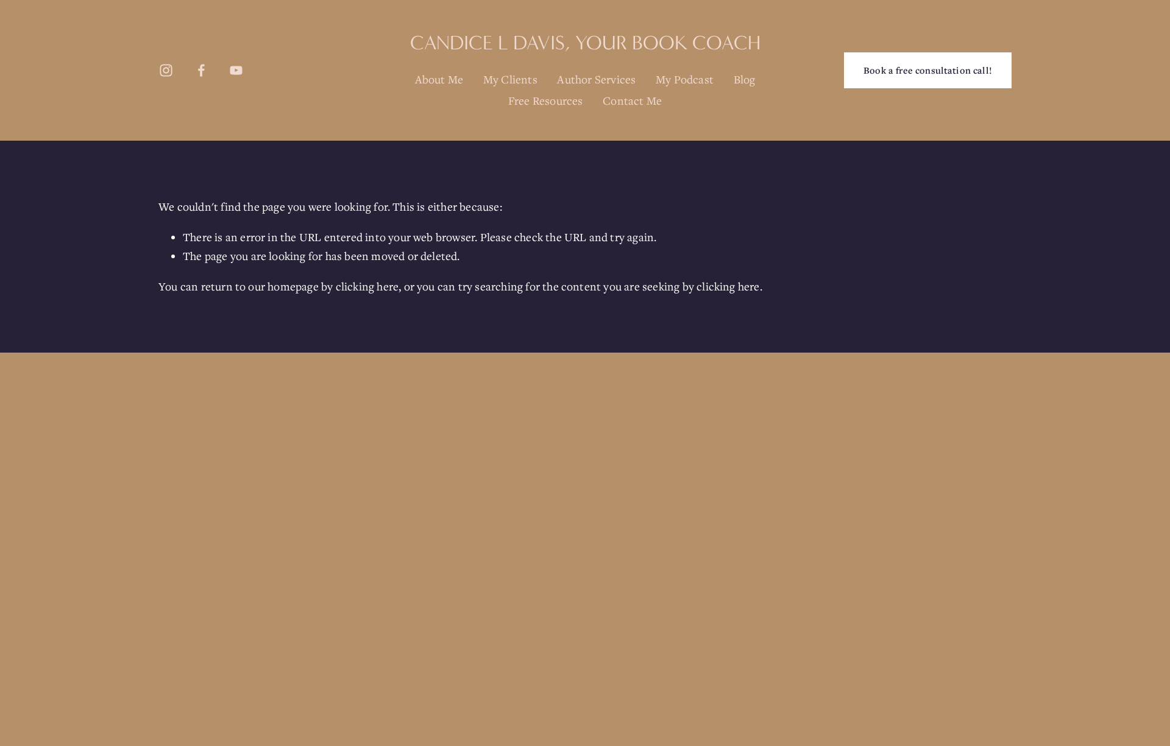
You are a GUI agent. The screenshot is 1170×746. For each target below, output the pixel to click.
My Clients (510, 79)
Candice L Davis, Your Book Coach (585, 43)
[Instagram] (166, 70)
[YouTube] (236, 70)
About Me (439, 79)
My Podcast (685, 79)
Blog (745, 79)
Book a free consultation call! (927, 70)
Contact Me (632, 100)
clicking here (367, 286)
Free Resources (545, 100)
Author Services (596, 79)
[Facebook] (201, 70)
